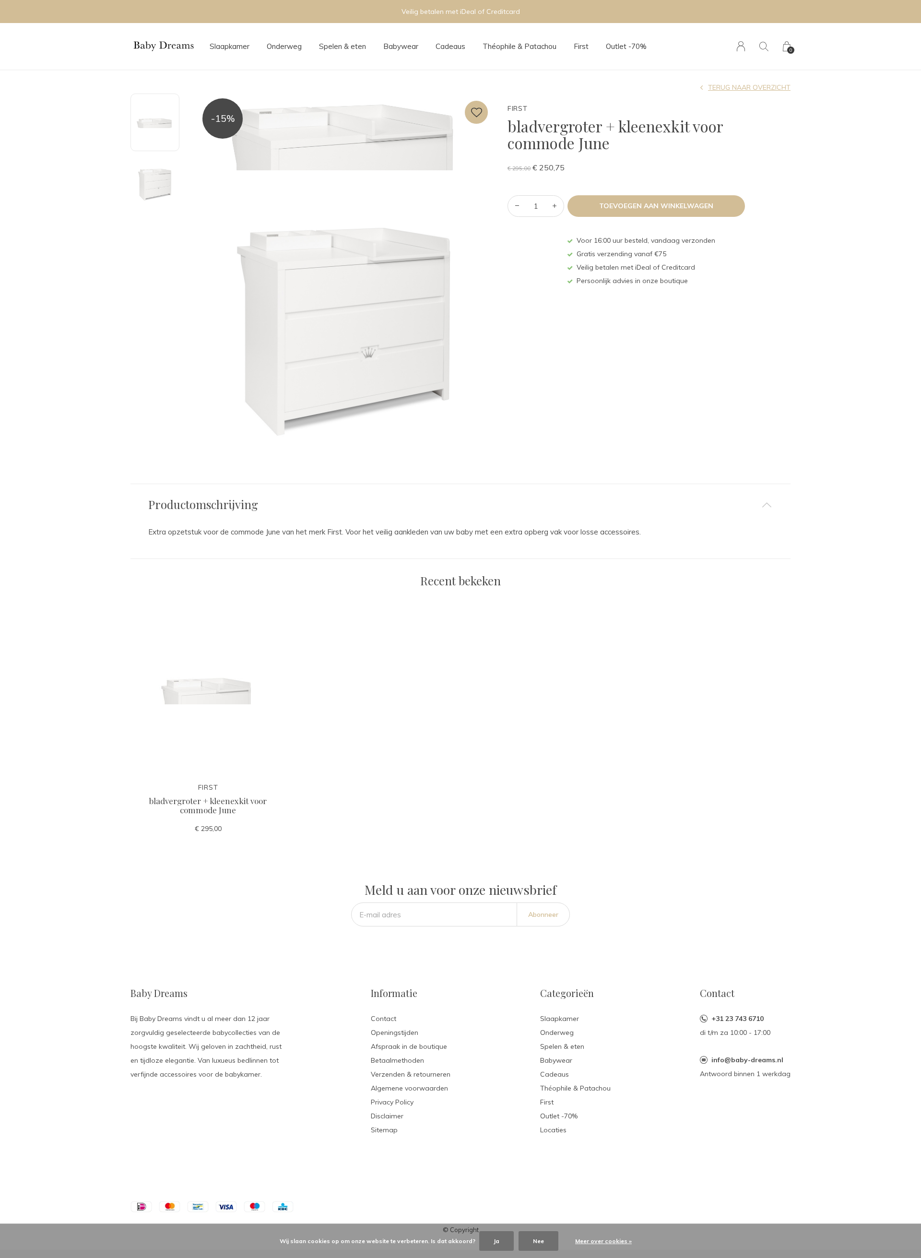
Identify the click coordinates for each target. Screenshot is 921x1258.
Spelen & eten (342, 46)
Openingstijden (394, 1032)
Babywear (400, 46)
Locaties (553, 1130)
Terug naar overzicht (749, 87)
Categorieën (567, 992)
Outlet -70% (626, 46)
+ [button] (554, 206)
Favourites (476, 112)
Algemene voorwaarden (409, 1088)
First (581, 46)
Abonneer (543, 914)
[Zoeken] (763, 46)
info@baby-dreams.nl (747, 1060)
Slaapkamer (229, 46)
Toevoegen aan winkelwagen (656, 206)
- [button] (517, 206)
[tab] (460, 504)
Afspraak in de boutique (409, 1046)
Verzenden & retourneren (410, 1074)
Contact (383, 1018)
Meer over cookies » (603, 1241)
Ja (496, 1241)
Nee (538, 1241)
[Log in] (741, 46)
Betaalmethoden (397, 1060)
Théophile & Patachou (519, 46)
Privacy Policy (392, 1102)
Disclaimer (387, 1116)
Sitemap (384, 1130)
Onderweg (284, 46)
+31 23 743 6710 (737, 1018)
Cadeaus (450, 46)
